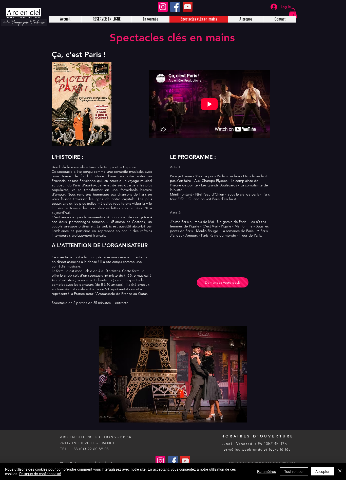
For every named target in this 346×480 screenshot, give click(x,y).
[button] (293, 13)
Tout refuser (294, 471)
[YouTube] (188, 7)
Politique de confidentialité (40, 473)
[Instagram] (163, 7)
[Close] (340, 471)
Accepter (322, 471)
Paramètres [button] (266, 471)
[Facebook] (175, 7)
